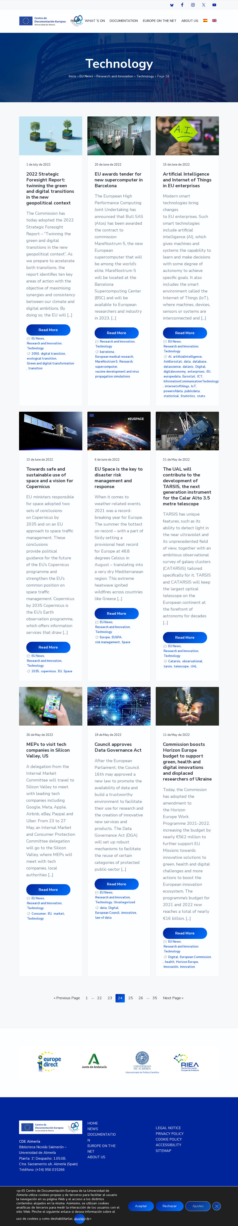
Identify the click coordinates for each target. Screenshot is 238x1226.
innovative (128, 913)
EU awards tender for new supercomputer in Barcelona (119, 180)
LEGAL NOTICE (168, 1128)
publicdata (192, 391)
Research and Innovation (114, 76)
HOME (92, 1123)
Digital (200, 367)
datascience (172, 367)
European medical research (114, 357)
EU (208, 372)
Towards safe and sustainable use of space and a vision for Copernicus (49, 477)
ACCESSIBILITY (168, 1145)
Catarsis (174, 661)
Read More (48, 330)
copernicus (48, 671)
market (59, 914)
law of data (103, 918)
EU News (86, 76)
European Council (107, 913)
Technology (145, 76)
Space (68, 671)
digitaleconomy (175, 372)
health (169, 962)
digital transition (53, 354)
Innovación (171, 967)
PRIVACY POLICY (170, 1133)
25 (131, 998)
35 (155, 998)
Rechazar (170, 1206)
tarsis (168, 666)
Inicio (72, 76)
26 (141, 998)
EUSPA (117, 637)
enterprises (196, 372)
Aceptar (141, 1206)
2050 (35, 354)
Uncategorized (124, 902)
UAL (194, 666)
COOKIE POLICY (169, 1139)
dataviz (188, 367)
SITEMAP (163, 1150)
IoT (193, 386)
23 (111, 998)
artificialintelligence (187, 357)
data (187, 362)
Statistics (188, 396)
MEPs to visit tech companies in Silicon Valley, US (48, 750)
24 (121, 998)
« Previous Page (67, 998)
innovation (187, 967)
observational (192, 661)
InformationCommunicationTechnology (191, 381)
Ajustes (198, 1206)
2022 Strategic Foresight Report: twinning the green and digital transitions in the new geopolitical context (50, 188)
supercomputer (106, 367)
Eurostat (188, 376)
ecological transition (41, 359)
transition (35, 368)
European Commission (195, 957)
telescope (181, 666)
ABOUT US (96, 1157)
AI (169, 357)
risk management (107, 642)
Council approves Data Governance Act (118, 747)
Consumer (39, 914)
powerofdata (173, 391)
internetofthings (177, 386)
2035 (35, 671)
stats (201, 396)
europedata (172, 376)
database (199, 362)
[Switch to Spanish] (205, 21)
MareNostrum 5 (106, 362)
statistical (171, 396)
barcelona (107, 352)
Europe (105, 637)
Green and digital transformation (50, 363)
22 (100, 998)
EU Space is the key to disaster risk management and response (119, 477)
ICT (199, 376)
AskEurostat (173, 362)
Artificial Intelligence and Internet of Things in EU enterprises (187, 180)
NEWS (92, 1129)
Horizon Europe (187, 962)
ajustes (79, 1218)
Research (126, 362)
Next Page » (173, 998)
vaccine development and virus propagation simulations (117, 374)
